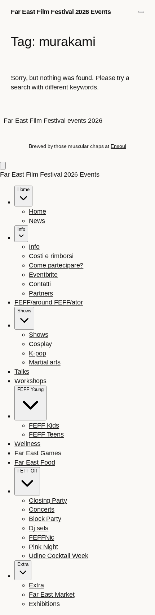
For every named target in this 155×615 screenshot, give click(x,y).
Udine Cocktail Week (58, 555)
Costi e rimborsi (51, 256)
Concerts (41, 509)
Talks (21, 371)
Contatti (40, 284)
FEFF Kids (44, 425)
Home (37, 211)
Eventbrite (43, 274)
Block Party (45, 518)
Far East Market (52, 594)
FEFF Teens (46, 434)
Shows (38, 334)
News (37, 220)
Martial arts (45, 362)
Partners (41, 293)
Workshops (30, 381)
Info (34, 246)
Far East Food (34, 462)
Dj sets (38, 528)
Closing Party (48, 500)
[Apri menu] (141, 12)
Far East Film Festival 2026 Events (61, 11)
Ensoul (118, 146)
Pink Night (43, 546)
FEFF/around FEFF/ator (48, 302)
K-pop (37, 353)
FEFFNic (41, 537)
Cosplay (40, 344)
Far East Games (37, 453)
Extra (36, 585)
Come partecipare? (56, 265)
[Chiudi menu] (3, 165)
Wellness (27, 443)
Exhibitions (44, 603)
